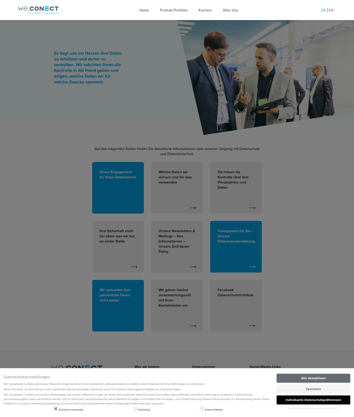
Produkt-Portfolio (174, 10)
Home (144, 10)
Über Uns (230, 10)
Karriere (205, 10)
